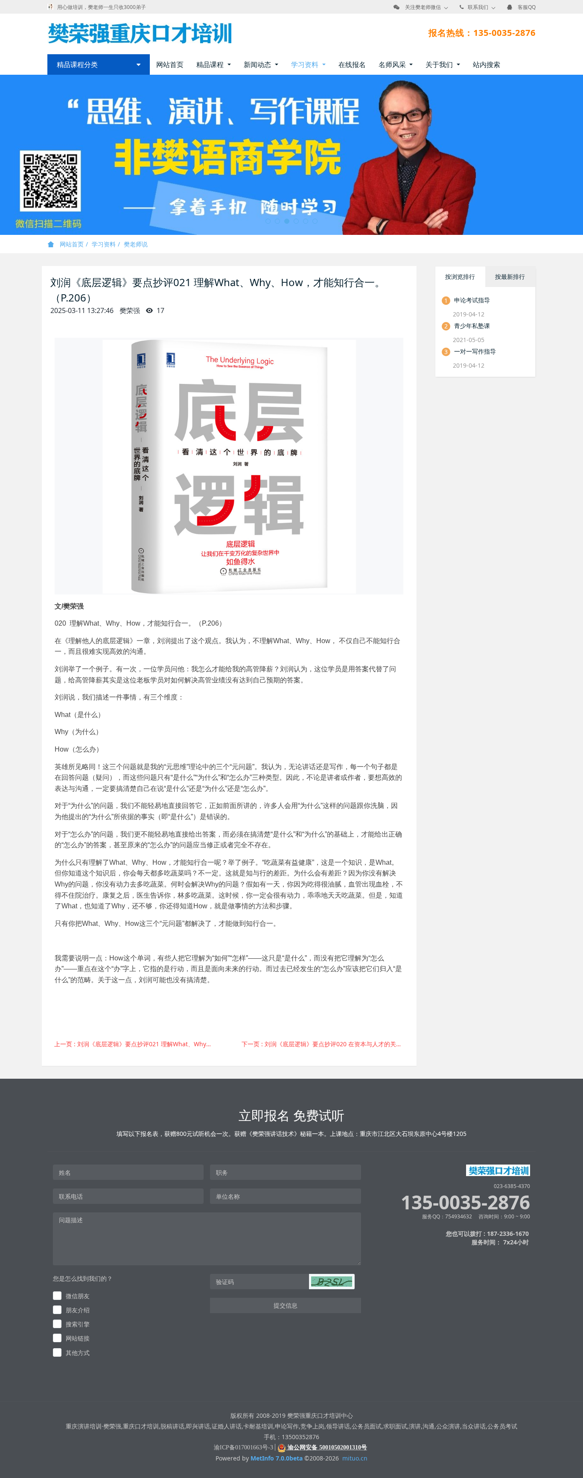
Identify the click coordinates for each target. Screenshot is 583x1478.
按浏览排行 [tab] (460, 276)
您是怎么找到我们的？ (83, 1278)
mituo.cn (354, 1458)
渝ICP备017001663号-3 (243, 1447)
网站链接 (78, 1338)
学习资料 (104, 244)
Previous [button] (4, 155)
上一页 (139, 1044)
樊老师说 (136, 244)
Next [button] (578, 155)
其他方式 (78, 1353)
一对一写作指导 (475, 351)
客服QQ (527, 7)
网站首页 (170, 64)
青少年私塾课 (472, 326)
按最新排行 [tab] (510, 276)
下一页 (326, 1044)
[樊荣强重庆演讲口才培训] (139, 33)
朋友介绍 (78, 1310)
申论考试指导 (472, 300)
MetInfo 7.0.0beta (277, 1458)
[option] (291, 155)
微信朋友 (78, 1296)
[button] (331, 1281)
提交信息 (285, 1305)
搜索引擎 (78, 1324)
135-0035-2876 (465, 1202)
